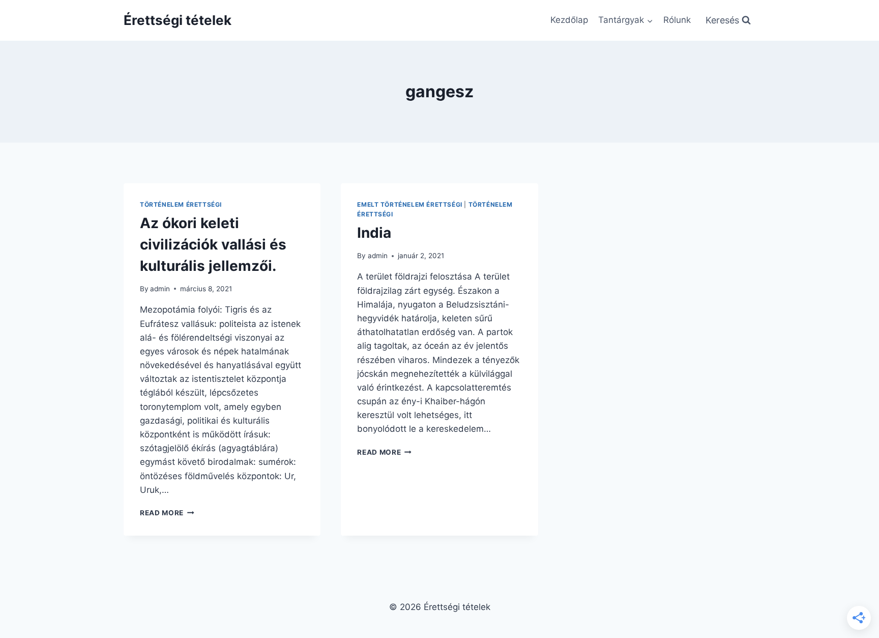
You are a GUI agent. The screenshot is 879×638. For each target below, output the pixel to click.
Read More (167, 513)
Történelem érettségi (181, 204)
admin (160, 289)
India (374, 232)
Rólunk (677, 20)
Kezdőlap (569, 20)
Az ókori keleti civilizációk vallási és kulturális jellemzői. (213, 244)
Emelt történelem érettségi (409, 204)
